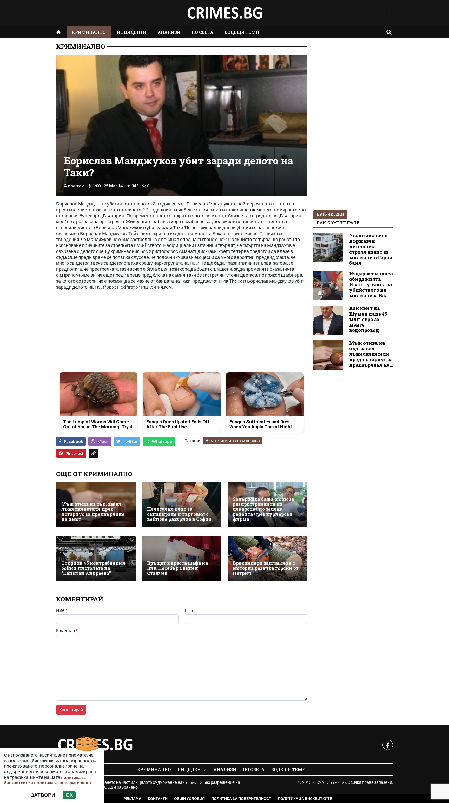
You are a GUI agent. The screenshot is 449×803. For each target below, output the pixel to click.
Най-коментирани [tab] (338, 222)
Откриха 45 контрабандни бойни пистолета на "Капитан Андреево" (93, 568)
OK (69, 795)
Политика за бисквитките (305, 798)
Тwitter (130, 441)
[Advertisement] (117, 331)
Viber (103, 441)
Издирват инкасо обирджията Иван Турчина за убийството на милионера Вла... (371, 284)
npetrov (76, 185)
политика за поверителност (62, 782)
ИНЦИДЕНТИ (131, 32)
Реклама (132, 798)
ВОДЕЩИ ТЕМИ (241, 32)
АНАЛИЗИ (168, 32)
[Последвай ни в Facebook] (387, 13)
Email (189, 610)
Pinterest (74, 453)
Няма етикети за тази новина (232, 440)
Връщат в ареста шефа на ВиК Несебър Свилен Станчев (177, 568)
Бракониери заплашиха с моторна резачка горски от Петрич (266, 568)
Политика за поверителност (241, 798)
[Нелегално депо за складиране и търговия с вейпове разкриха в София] (181, 504)
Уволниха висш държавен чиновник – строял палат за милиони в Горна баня (370, 249)
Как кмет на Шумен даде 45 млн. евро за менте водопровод (368, 319)
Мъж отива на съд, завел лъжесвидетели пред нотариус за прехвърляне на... (371, 354)
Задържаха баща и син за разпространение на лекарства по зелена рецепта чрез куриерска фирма (263, 509)
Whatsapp (162, 441)
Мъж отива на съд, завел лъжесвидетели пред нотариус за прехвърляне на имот (92, 512)
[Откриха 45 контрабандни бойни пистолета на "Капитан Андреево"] (96, 558)
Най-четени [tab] (330, 214)
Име (61, 610)
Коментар (66, 630)
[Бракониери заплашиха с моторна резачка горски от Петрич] (267, 558)
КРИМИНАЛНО (89, 32)
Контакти (158, 798)
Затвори (43, 795)
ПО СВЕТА (202, 32)
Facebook (73, 441)
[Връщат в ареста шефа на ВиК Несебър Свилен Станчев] (181, 558)
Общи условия (189, 798)
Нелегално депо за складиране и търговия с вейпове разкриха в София (179, 514)
